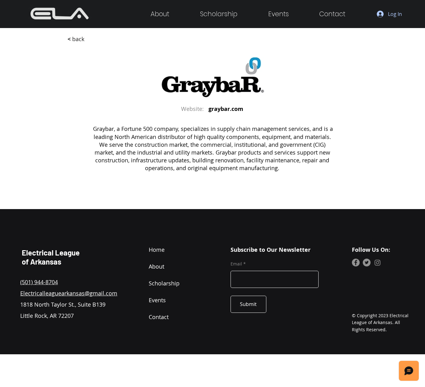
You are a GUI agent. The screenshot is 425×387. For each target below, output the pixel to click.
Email (236, 264)
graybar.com (225, 109)
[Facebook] (356, 262)
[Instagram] (377, 262)
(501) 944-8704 (39, 282)
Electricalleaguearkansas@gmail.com (68, 293)
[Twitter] (367, 262)
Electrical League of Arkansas (51, 257)
